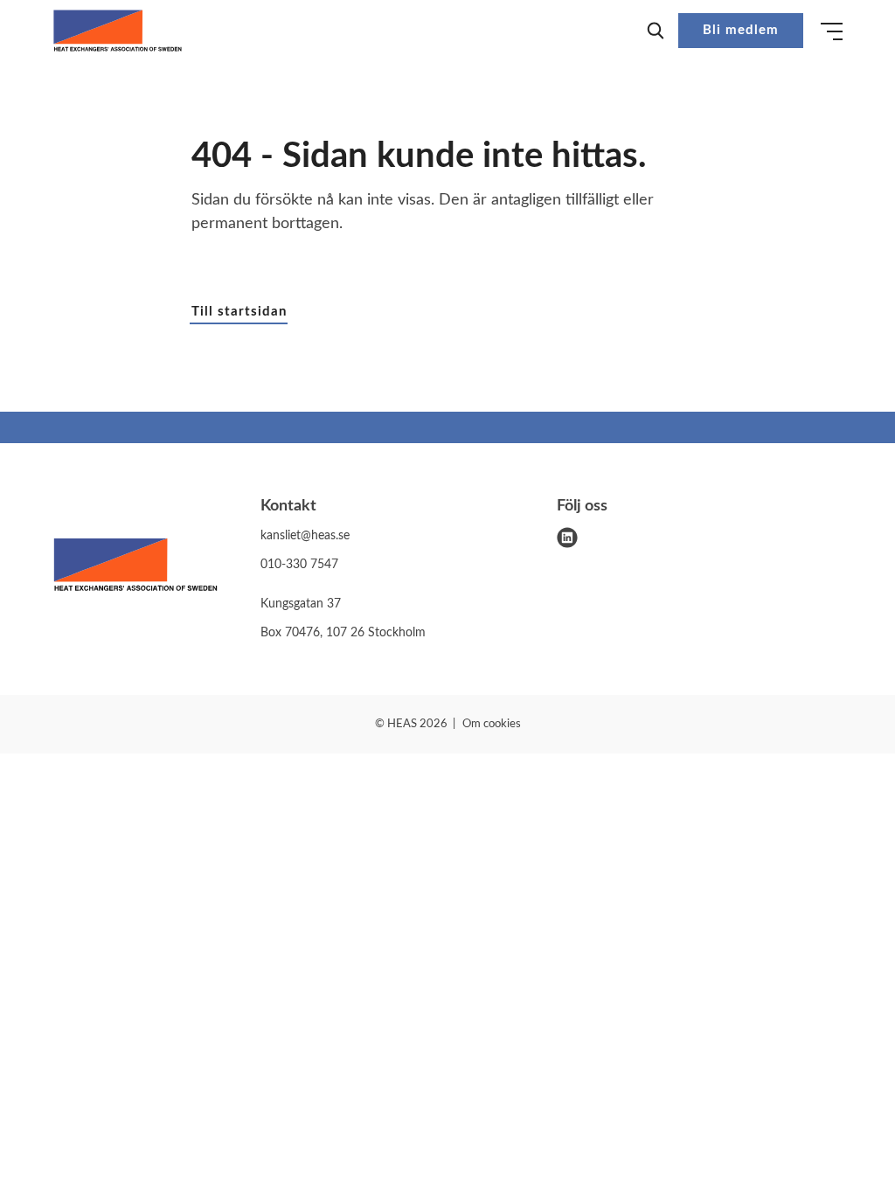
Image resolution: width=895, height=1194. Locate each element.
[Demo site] (117, 30)
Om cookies (491, 724)
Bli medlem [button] (741, 30)
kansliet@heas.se (305, 536)
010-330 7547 (299, 565)
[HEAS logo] (135, 568)
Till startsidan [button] (239, 311)
